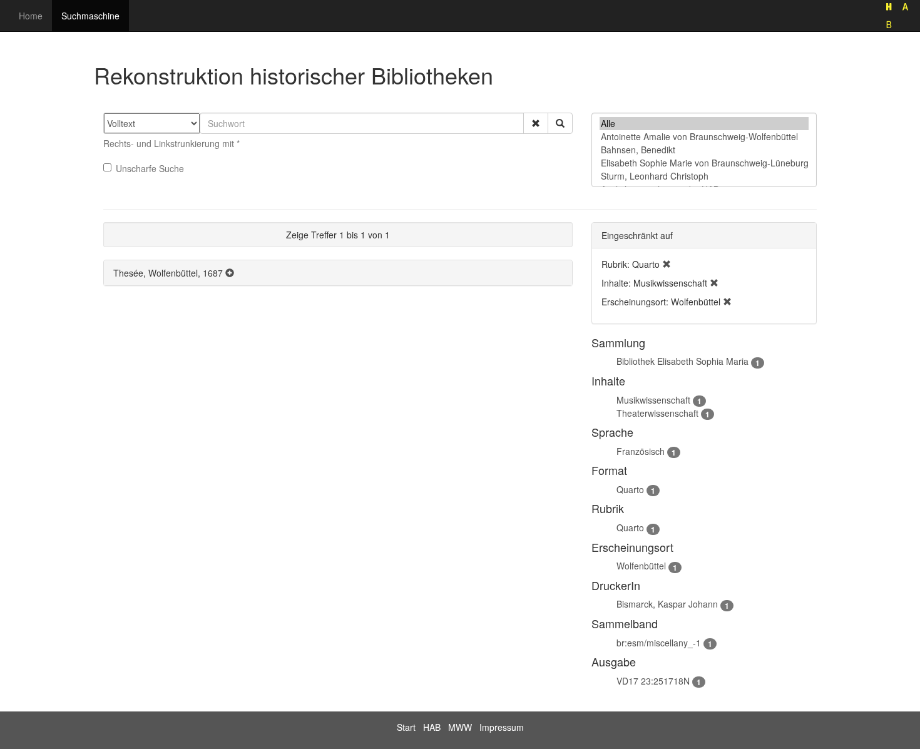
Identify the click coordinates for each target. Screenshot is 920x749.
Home (31, 15)
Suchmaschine (90, 15)
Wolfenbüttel (641, 565)
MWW (460, 727)
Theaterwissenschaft (657, 413)
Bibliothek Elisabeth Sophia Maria (682, 361)
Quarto (630, 489)
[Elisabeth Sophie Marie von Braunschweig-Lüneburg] (704, 163)
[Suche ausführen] (560, 123)
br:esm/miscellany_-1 (658, 642)
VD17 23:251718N (653, 681)
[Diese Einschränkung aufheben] (666, 264)
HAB (432, 727)
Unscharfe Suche (150, 168)
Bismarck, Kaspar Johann (667, 604)
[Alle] (704, 123)
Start (406, 727)
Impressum (501, 727)
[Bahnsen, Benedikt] (704, 149)
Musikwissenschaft (653, 400)
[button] (535, 123)
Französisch (640, 451)
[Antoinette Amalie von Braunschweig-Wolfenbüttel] (704, 136)
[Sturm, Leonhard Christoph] (704, 176)
